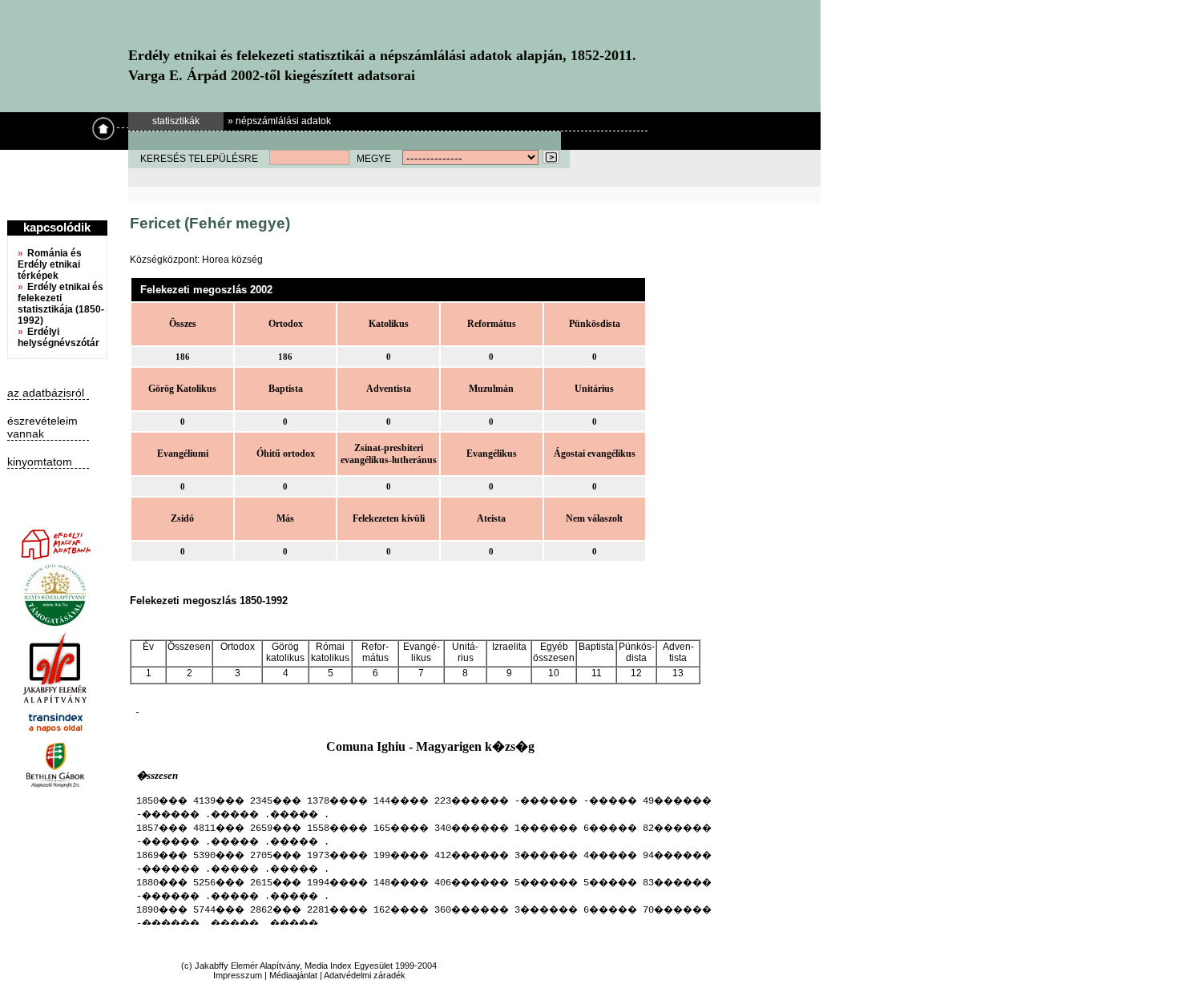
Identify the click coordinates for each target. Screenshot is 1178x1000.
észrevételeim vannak (42, 427)
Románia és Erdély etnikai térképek (50, 264)
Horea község (232, 259)
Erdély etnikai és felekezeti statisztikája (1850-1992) (61, 303)
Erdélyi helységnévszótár (58, 337)
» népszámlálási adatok (279, 121)
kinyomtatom (39, 461)
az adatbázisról (45, 392)
